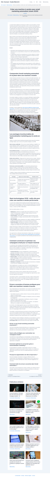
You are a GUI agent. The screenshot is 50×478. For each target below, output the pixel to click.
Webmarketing (45, 1)
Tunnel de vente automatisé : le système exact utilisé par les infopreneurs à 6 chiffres (33, 395)
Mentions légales (28, 475)
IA (34, 1)
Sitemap (22, 475)
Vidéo (40, 1)
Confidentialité (17, 475)
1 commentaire (12, 430)
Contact (33, 475)
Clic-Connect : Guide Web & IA (10, 2)
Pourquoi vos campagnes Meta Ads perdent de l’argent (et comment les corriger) (17, 411)
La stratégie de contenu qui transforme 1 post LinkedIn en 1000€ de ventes (32, 411)
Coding (31, 1)
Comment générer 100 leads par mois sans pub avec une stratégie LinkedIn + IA (16, 395)
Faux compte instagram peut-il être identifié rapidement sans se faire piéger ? (17, 427)
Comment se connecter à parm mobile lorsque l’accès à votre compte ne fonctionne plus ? (17, 445)
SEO (37, 1)
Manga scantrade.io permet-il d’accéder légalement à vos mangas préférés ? (32, 445)
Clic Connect (3, 4)
